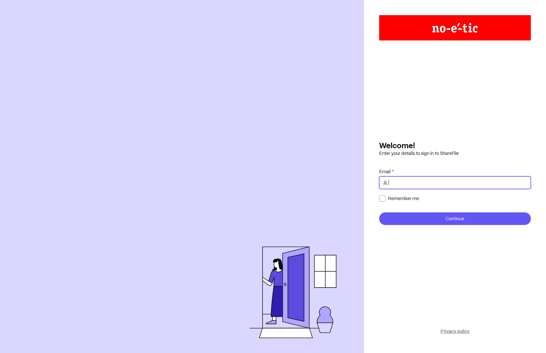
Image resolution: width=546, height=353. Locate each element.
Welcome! (397, 145)
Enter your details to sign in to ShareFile (419, 153)
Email (385, 171)
